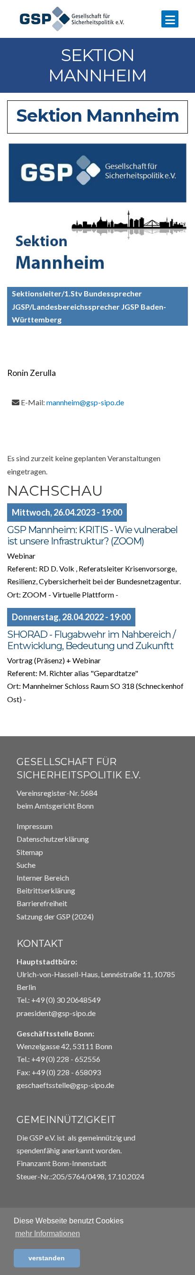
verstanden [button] (46, 1258)
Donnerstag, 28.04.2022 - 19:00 (71, 617)
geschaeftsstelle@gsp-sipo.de (65, 1084)
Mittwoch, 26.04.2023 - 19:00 (67, 512)
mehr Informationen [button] (47, 1234)
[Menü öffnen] (169, 18)
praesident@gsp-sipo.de (56, 1012)
